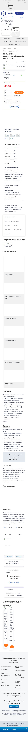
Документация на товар (12, 221)
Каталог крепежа (6, 666)
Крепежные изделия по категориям (11, 50)
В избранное (7, 62)
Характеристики (10, 217)
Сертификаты (5, 685)
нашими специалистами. (9, 524)
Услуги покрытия (20, 670)
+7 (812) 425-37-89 (19, 693)
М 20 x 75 (19, 556)
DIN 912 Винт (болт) (12, 51)
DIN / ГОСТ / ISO (6, 676)
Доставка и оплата (18, 682)
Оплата (16, 225)
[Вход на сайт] (3, 9)
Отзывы (3, 682)
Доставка (7, 225)
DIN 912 (16, 148)
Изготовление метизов (19, 667)
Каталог (15, 48)
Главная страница (7, 48)
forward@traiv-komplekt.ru (10, 437)
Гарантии (7, 229)
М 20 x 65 (9, 556)
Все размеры (18, 229)
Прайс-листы (5, 669)
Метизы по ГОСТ (19, 678)
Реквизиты (18, 685)
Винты (4, 51)
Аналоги (7, 234)
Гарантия (4, 680)
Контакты (17, 688)
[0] (20, 17)
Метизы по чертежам (18, 675)
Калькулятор (4, 673)
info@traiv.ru (16, 696)
